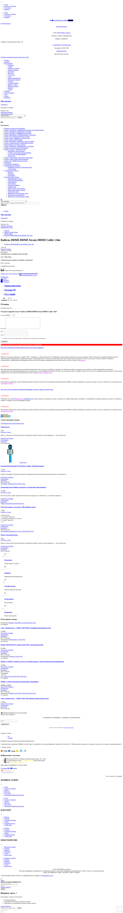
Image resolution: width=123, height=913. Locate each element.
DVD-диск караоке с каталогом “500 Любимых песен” (18, 507)
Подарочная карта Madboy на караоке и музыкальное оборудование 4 (23, 487)
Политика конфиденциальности (14, 795)
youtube (55, 20)
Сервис (6, 790)
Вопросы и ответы (10, 847)
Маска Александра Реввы (9, 535)
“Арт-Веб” (119, 776)
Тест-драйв (9, 294)
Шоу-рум (7, 792)
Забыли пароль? (6, 887)
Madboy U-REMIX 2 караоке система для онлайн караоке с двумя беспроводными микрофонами (32, 661)
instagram (62, 20)
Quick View (20, 423)
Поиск (4, 205)
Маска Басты (5, 427)
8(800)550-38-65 (61, 51)
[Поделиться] (3, 910)
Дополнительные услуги (29, 275)
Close (2, 880)
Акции (6, 822)
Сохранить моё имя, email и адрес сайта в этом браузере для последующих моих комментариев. (24, 338)
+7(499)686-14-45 (27, 399)
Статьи (6, 853)
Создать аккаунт (6, 906)
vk (67, 20)
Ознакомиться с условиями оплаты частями (14, 254)
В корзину (4, 441)
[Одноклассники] (4, 416)
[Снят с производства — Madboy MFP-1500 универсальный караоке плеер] (18, 693)
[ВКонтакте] (2, 416)
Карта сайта (8, 855)
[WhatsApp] (7, 416)
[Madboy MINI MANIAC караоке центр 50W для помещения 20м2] (13, 639)
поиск (20, 117)
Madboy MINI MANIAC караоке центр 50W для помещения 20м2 (22, 645)
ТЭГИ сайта (8, 825)
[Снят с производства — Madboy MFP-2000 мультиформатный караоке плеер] (18, 623)
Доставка (6, 282)
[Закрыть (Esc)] (1, 910)
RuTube (11, 383)
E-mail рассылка (6, 23)
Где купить (7, 8)
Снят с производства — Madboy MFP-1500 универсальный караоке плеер (25, 698)
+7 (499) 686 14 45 (57, 45)
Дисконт (7, 818)
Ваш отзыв (3, 328)
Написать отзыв (6, 249)
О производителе (9, 823)
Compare (10, 438)
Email (2, 335)
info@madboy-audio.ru (64, 32)
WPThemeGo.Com (47, 875)
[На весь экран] (5, 910)
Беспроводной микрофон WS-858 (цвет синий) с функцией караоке (22, 466)
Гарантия (6, 280)
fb (51, 20)
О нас (6, 4)
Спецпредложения (10, 820)
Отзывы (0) (10, 290)
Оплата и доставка (10, 6)
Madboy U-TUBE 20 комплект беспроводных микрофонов (19, 681)
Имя (2, 331)
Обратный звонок (61, 26)
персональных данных (68, 727)
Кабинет (7, 9)
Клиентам (7, 852)
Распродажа (8, 612)
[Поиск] (1, 199)
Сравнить (4, 278)
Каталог (6, 817)
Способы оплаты (9, 586)
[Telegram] (9, 416)
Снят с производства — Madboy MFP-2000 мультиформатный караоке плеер (26, 628)
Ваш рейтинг (3, 315)
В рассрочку (8, 560)
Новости (7, 850)
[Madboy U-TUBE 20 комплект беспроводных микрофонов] (10, 676)
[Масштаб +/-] (7, 910)
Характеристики (12, 285)
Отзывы (6, 848)
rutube (71, 20)
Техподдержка (9, 599)
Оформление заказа (7, 114)
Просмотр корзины (6, 112)
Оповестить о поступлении (9, 273)
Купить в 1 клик (6, 432)
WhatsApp (68, 45)
